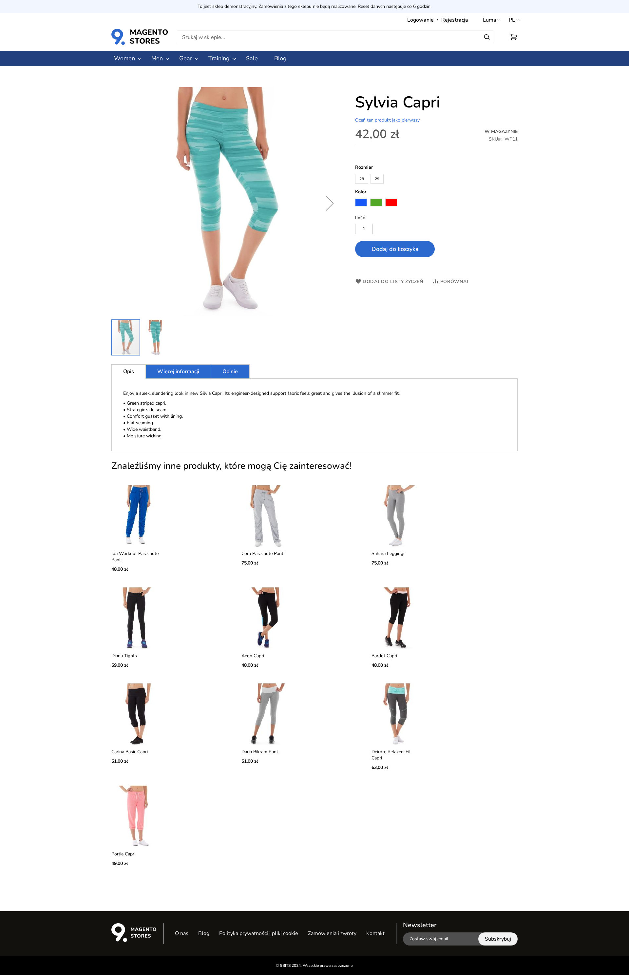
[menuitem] (124, 58)
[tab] (128, 371)
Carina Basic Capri (129, 752)
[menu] (314, 58)
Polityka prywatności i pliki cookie (258, 933)
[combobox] (335, 37)
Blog (203, 933)
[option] (361, 202)
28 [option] (361, 179)
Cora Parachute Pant (262, 553)
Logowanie (420, 20)
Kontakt (375, 933)
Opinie (230, 371)
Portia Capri (123, 854)
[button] (514, 20)
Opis (128, 371)
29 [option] (377, 179)
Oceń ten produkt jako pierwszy (387, 120)
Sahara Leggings (389, 553)
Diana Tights (124, 656)
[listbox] (436, 179)
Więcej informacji (178, 371)
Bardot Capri (384, 656)
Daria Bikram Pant (259, 752)
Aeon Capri (252, 656)
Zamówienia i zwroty (332, 933)
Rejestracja (454, 20)
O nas (181, 933)
